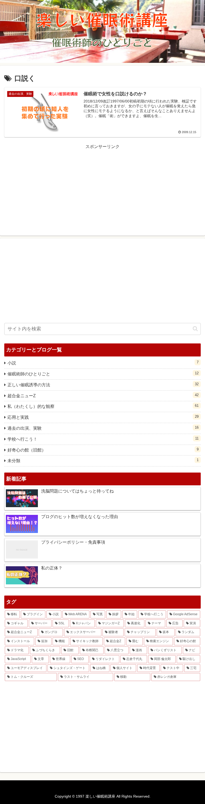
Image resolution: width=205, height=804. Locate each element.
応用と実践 (103, 417)
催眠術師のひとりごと (103, 373)
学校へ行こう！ (103, 438)
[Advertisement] (102, 188)
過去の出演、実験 (103, 427)
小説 (103, 362)
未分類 (103, 460)
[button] (195, 329)
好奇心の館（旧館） (103, 449)
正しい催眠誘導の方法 (103, 384)
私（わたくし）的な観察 (103, 406)
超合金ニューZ (103, 395)
